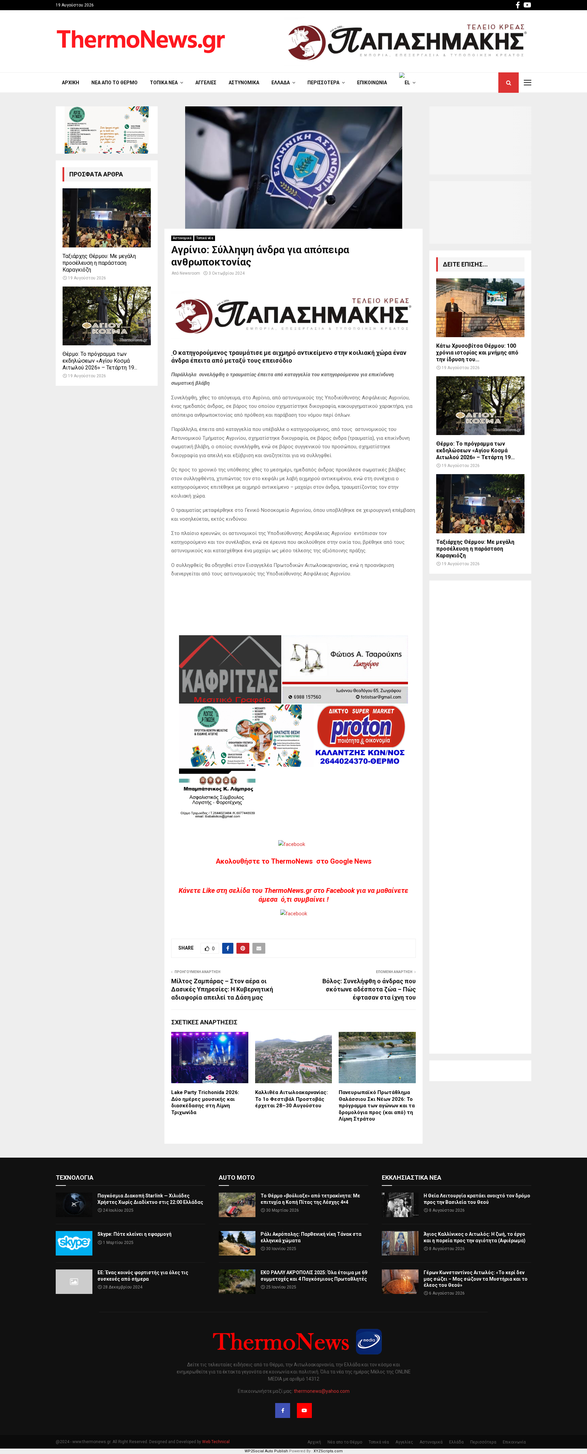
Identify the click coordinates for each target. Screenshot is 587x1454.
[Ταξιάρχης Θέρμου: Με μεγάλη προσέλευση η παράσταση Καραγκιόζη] (107, 217)
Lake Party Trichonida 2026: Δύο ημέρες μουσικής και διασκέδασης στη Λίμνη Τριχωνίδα (205, 1102)
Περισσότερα (323, 82)
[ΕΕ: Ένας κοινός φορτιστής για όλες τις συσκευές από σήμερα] (74, 1281)
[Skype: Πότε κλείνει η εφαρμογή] (74, 1243)
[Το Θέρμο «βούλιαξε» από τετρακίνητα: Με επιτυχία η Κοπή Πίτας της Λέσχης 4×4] (237, 1205)
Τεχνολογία (74, 1177)
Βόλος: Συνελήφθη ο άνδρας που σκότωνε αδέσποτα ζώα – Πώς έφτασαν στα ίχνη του (369, 989)
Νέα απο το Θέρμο (114, 82)
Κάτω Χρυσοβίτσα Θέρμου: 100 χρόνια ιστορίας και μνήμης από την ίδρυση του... (477, 353)
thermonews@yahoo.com (322, 1391)
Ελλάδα (280, 82)
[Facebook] (282, 1410)
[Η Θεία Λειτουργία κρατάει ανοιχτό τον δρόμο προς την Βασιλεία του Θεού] (400, 1205)
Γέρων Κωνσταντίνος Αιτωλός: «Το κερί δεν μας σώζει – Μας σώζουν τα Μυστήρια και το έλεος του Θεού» (476, 1278)
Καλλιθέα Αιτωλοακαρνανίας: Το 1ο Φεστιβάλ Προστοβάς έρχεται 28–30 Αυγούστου (291, 1099)
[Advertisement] (480, 817)
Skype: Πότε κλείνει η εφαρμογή (134, 1234)
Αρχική (70, 82)
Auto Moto (237, 1177)
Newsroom (190, 273)
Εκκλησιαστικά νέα (411, 1177)
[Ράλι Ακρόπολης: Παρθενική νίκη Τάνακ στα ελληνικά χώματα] (237, 1243)
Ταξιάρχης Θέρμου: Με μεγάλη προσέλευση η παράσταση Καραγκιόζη (99, 263)
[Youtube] (304, 1410)
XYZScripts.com (328, 1451)
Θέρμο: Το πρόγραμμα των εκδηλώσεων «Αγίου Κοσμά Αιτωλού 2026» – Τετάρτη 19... (100, 361)
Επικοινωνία (372, 82)
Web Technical (216, 1441)
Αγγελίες (205, 82)
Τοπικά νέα (164, 82)
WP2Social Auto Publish (266, 1451)
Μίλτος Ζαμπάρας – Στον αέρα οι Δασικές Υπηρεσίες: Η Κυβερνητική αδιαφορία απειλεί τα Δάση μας (222, 989)
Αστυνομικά (244, 82)
